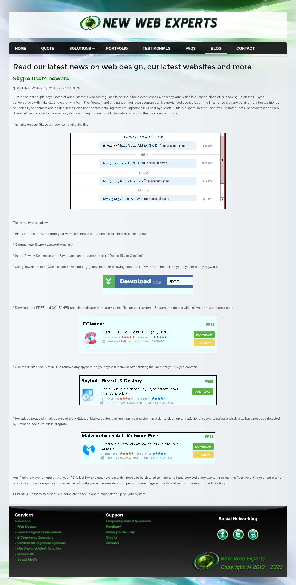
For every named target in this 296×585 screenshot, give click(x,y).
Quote (47, 48)
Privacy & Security (120, 532)
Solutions (80, 48)
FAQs (190, 48)
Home (20, 48)
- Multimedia (24, 554)
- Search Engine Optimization (38, 532)
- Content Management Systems (40, 543)
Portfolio (117, 48)
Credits (111, 537)
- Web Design (25, 526)
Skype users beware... (43, 78)
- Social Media (26, 559)
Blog (216, 48)
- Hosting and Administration (38, 548)
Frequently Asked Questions (128, 521)
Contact (245, 48)
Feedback (113, 526)
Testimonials (156, 48)
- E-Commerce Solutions (34, 537)
